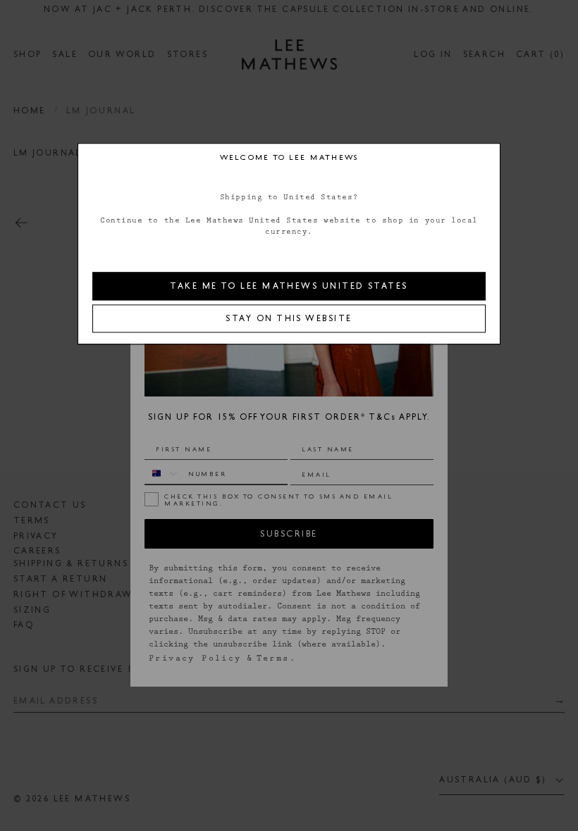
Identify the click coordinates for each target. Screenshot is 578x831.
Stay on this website (289, 318)
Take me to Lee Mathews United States (289, 286)
